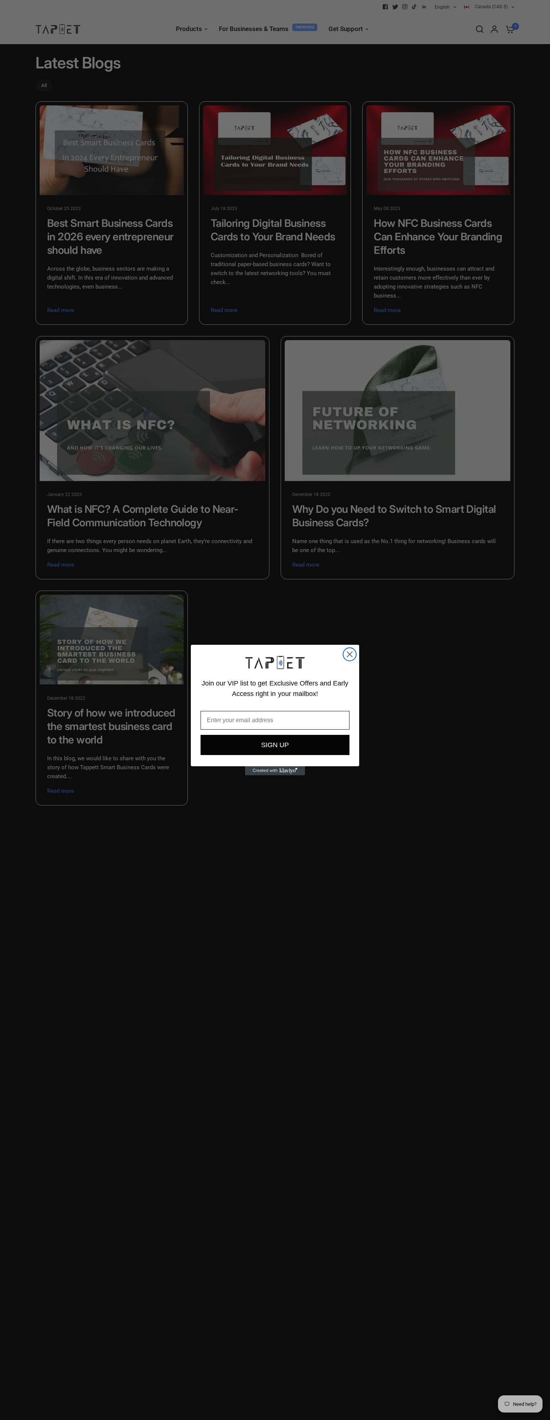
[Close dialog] (349, 654)
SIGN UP (275, 745)
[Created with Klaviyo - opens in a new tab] (275, 770)
